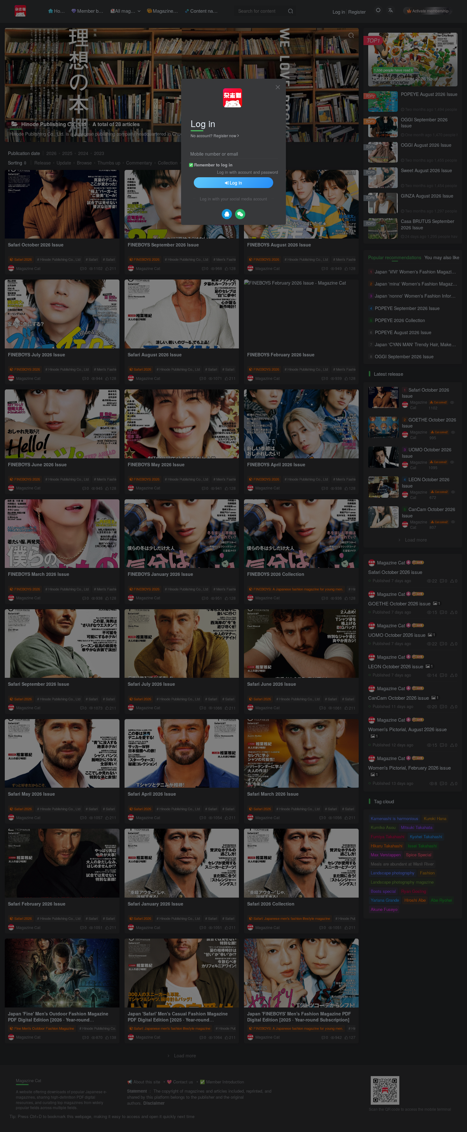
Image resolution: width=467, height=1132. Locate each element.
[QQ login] (227, 214)
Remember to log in (213, 165)
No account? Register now (213, 135)
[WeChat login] (240, 214)
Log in (236, 182)
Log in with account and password (247, 172)
